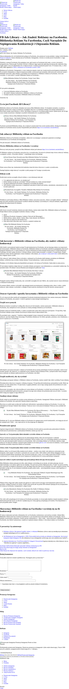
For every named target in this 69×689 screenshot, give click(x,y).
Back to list (3, 549)
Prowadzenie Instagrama (11, 621)
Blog (5, 605)
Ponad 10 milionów (5, 58)
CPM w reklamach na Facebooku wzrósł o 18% (26, 67)
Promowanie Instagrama (10, 599)
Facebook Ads (4, 546)
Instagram (6, 633)
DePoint (10, 48)
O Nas (5, 600)
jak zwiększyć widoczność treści (48, 253)
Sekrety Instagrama (9, 619)
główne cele (42, 442)
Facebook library (13, 546)
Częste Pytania (8, 604)
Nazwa (2, 574)
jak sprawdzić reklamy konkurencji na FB (30, 546)
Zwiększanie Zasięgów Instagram (13, 617)
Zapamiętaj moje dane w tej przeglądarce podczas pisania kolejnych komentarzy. (25, 584)
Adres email (4, 577)
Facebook (3, 33)
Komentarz (3, 571)
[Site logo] (6, 7)
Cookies (6, 639)
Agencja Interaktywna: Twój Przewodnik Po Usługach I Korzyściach (23, 541)
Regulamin (7, 638)
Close (1, 688)
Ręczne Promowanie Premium (12, 622)
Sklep (5, 602)
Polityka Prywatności (10, 636)
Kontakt (6, 607)
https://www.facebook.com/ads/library (48, 127)
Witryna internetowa (6, 580)
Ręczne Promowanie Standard (12, 624)
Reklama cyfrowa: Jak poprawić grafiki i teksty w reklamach (21, 531)
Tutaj (43, 267)
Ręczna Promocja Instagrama (12, 616)
